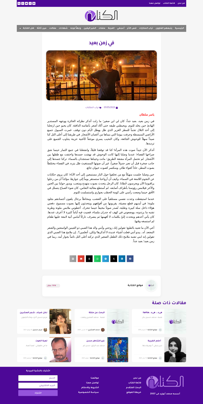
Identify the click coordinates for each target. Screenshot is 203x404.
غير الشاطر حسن (95, 341)
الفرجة (111, 28)
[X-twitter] (30, 3)
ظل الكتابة (28, 28)
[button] (130, 258)
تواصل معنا (154, 3)
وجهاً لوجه (75, 28)
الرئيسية (179, 28)
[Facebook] (33, 3)
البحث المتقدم (133, 388)
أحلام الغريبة (155, 341)
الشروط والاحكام (90, 388)
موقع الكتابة (135, 285)
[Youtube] (26, 3)
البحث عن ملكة (97, 313)
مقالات (52, 28)
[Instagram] (22, 3)
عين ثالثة (42, 28)
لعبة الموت (41, 341)
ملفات (102, 28)
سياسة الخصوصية (88, 392)
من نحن (181, 3)
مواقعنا (95, 378)
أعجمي (120, 28)
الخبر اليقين (90, 28)
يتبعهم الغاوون (164, 28)
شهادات (63, 28)
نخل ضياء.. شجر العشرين (33, 313)
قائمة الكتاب (169, 3)
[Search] (19, 3)
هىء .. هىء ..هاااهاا (152, 313)
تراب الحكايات (146, 28)
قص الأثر (131, 28)
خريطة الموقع (133, 392)
